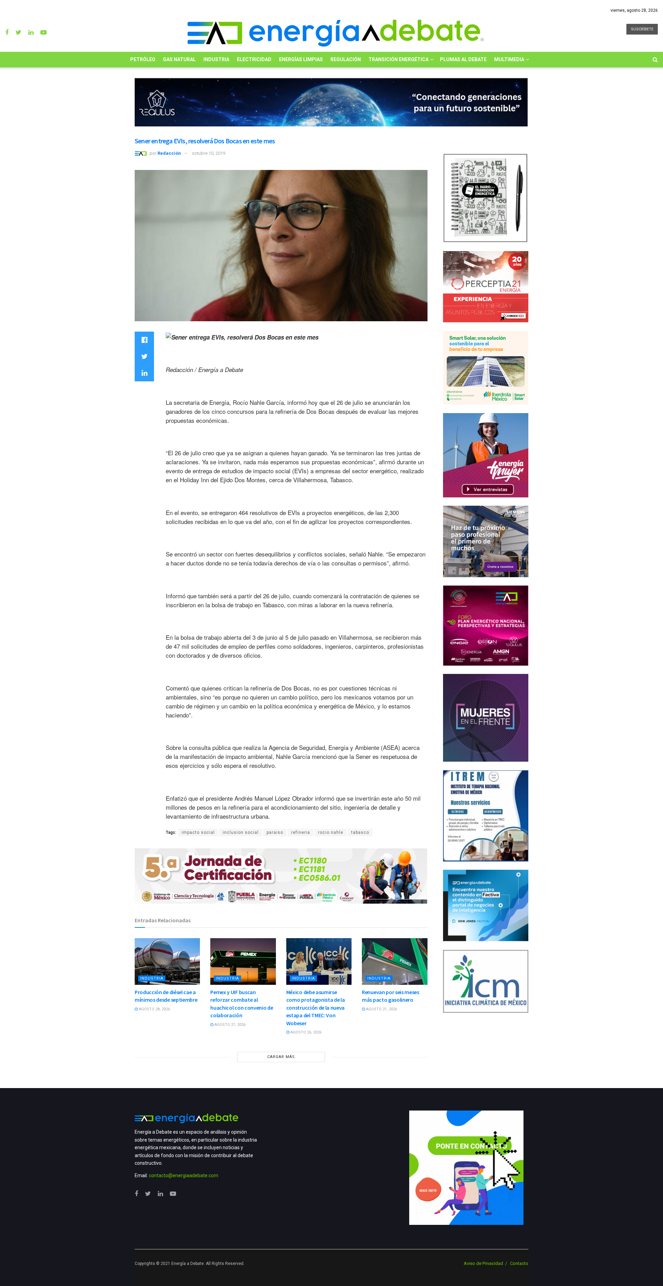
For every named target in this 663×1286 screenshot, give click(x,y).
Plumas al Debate (463, 59)
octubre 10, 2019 (208, 153)
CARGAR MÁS (281, 1057)
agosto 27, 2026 (229, 1024)
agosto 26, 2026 (305, 1032)
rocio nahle (330, 832)
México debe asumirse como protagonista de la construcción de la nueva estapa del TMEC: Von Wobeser (315, 1008)
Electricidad (254, 59)
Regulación (345, 59)
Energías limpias (301, 59)
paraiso (275, 832)
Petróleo (142, 59)
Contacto (519, 1263)
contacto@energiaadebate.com (183, 1175)
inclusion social (241, 832)
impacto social (198, 832)
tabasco (360, 832)
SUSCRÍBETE (642, 29)
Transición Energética (398, 59)
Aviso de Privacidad (483, 1263)
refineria (300, 832)
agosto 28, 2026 (154, 1009)
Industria (216, 59)
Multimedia (509, 59)
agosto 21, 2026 (381, 1009)
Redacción (169, 153)
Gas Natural (179, 59)
